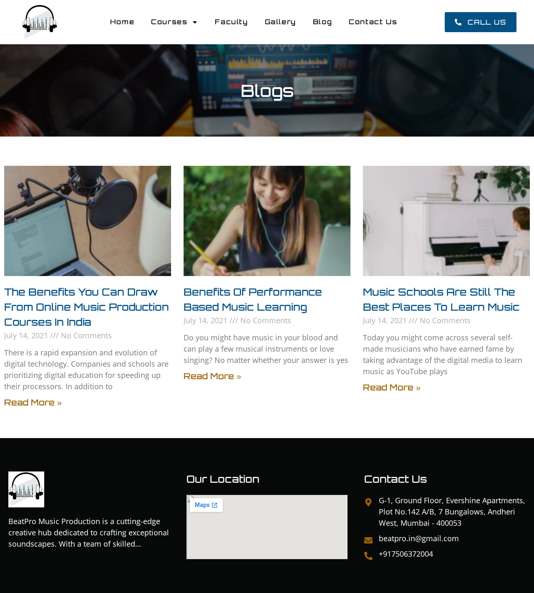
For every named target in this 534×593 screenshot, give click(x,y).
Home (122, 22)
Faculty (231, 22)
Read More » (33, 402)
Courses (169, 22)
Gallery (280, 22)
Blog (322, 22)
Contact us (373, 22)
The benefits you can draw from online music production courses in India (86, 307)
